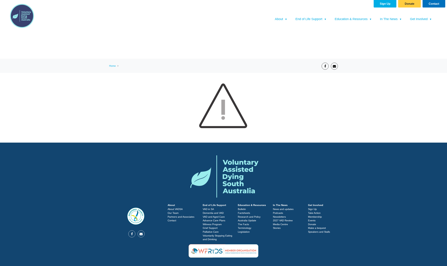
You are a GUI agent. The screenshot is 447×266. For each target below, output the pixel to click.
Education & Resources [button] (351, 19)
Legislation (244, 231)
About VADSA (175, 209)
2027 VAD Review (283, 220)
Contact (434, 3)
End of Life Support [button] (309, 19)
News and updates (283, 209)
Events (312, 220)
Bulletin (242, 209)
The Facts (243, 224)
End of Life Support (214, 205)
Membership (315, 216)
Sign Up (385, 3)
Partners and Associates (181, 216)
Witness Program (212, 224)
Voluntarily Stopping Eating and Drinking (217, 237)
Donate (409, 3)
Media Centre (280, 224)
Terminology (244, 228)
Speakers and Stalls (319, 231)
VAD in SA (208, 209)
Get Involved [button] (419, 19)
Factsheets (244, 213)
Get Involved (315, 205)
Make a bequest (317, 228)
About (171, 205)
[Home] (22, 16)
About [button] (279, 19)
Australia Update (247, 220)
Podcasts (278, 213)
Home (112, 65)
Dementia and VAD (213, 213)
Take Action (314, 213)
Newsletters (279, 216)
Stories (277, 228)
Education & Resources (252, 205)
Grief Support (210, 228)
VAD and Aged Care (214, 216)
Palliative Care (211, 231)
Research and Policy (249, 216)
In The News (280, 205)
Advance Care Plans (214, 220)
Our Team (173, 213)
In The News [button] (389, 19)
